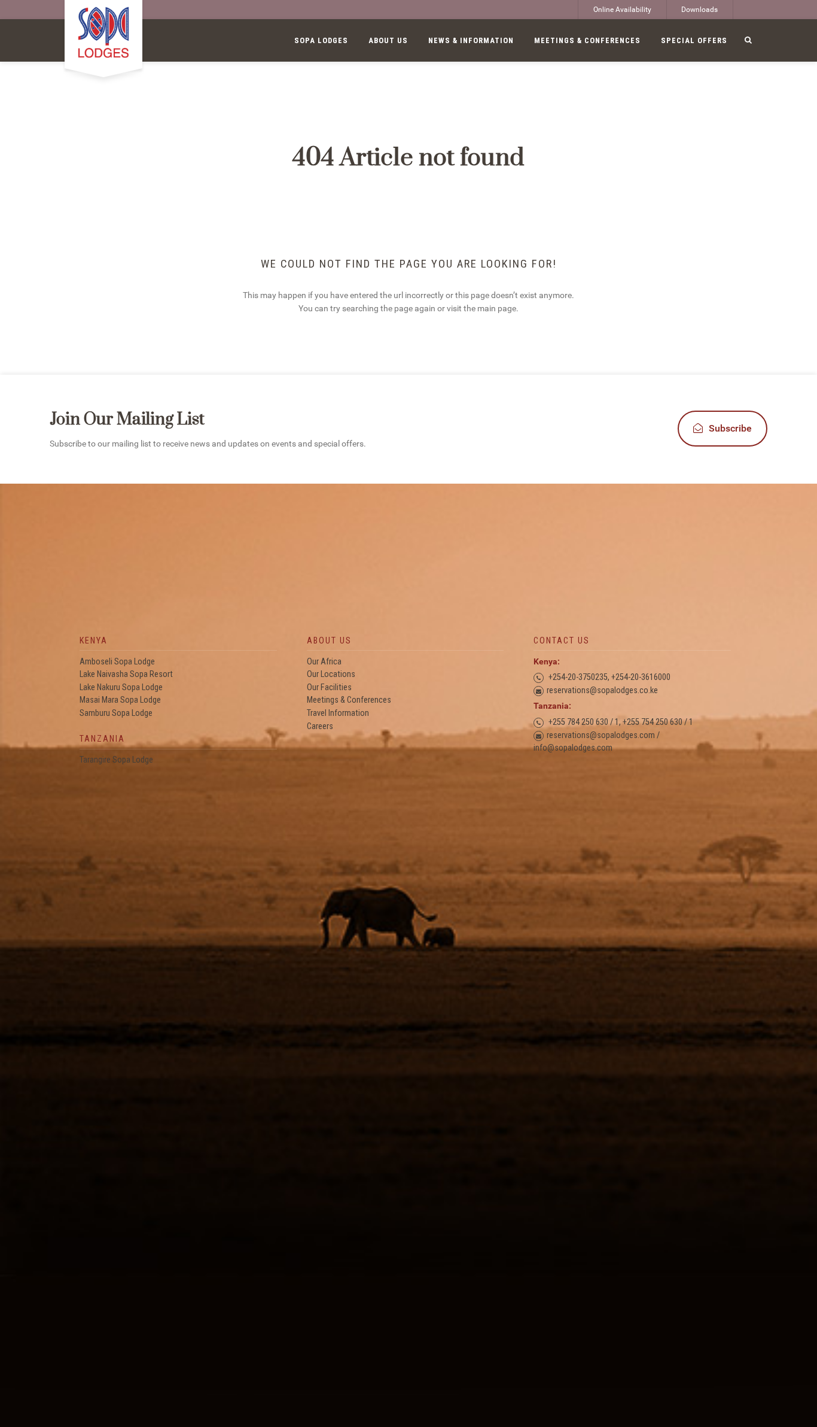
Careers (320, 726)
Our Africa (324, 662)
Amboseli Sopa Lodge (117, 662)
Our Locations (331, 674)
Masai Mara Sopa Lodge (120, 700)
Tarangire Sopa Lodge (116, 760)
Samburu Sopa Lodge (116, 713)
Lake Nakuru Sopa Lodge (121, 687)
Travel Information (338, 713)
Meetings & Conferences (349, 700)
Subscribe (730, 428)
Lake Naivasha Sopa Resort (126, 674)
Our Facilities (329, 687)
